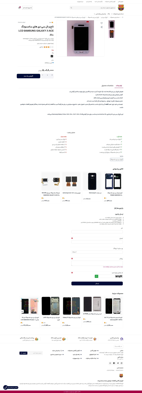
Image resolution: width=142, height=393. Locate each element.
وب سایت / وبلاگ (118, 248)
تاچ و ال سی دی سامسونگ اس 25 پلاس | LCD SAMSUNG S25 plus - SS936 (30, 318)
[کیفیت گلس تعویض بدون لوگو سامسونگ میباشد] (92, 304)
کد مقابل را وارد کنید (117, 273)
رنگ (53, 53)
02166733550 (110, 370)
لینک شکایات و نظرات (91, 358)
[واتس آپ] (110, 363)
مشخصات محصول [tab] (107, 85)
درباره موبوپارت (80, 1)
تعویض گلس (120, 1)
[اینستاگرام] (121, 363)
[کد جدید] (96, 276)
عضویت (24, 353)
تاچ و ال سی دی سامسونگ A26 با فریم (51, 318)
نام (122, 228)
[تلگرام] (117, 363)
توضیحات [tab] (119, 85)
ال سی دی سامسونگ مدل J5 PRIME (92, 314)
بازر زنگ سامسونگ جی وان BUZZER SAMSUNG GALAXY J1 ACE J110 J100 (51, 194)
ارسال (97, 283)
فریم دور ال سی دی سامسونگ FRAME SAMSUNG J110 (114, 194)
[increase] (52, 75)
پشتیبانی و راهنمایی (101, 14)
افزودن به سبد (28, 76)
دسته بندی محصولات (118, 14)
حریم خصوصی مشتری (56, 354)
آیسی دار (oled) (48, 63)
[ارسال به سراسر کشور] (113, 181)
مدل (52, 60)
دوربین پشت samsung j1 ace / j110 (72, 193)
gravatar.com (97, 222)
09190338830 (119, 370)
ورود (29, 8)
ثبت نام (25, 8)
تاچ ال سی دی (104, 17)
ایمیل (121, 238)
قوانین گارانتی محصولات (110, 1)
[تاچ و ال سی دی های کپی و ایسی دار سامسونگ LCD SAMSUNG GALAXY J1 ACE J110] (121, 376)
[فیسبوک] (114, 363)
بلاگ (109, 14)
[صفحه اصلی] (122, 17)
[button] (22, 311)
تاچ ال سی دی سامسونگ (93, 17)
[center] (71, 7)
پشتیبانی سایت (98, 1)
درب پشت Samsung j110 (95, 193)
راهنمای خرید (89, 1)
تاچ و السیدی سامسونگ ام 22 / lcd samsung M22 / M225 (113, 318)
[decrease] (42, 75)
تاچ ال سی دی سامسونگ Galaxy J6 (72, 318)
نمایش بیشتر (71, 133)
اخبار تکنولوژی (92, 354)
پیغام (121, 258)
